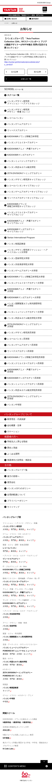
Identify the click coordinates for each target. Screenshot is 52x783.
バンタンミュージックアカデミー (22, 161)
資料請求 (33, 19)
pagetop (44, 761)
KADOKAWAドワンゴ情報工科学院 (23, 136)
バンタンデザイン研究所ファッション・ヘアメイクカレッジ (23, 102)
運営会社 (11, 482)
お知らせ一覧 (26, 79)
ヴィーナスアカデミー (17, 130)
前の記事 (37, 72)
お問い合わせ (10, 19)
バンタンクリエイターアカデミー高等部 (25, 363)
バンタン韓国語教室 (16, 244)
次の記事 (14, 72)
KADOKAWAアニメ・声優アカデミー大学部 (24, 290)
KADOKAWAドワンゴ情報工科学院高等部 (26, 357)
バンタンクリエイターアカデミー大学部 (25, 283)
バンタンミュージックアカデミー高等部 (25, 384)
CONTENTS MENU (17, 766)
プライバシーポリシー (17, 501)
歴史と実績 (12, 448)
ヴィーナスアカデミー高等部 (20, 351)
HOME (6, 23)
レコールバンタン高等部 (18, 339)
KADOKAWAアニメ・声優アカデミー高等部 (24, 370)
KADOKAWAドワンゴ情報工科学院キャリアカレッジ (21, 205)
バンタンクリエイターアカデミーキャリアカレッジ (22, 213)
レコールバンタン (15, 118)
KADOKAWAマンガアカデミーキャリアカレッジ (21, 230)
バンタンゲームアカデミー (19, 124)
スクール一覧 (13, 95)
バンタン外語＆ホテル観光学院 (21, 167)
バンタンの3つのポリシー (19, 488)
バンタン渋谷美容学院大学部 (20, 264)
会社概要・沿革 (14, 425)
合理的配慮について (16, 494)
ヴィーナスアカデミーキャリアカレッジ (25, 198)
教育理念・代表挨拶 (16, 419)
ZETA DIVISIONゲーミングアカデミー (24, 173)
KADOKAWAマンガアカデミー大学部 (24, 297)
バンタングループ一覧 (17, 470)
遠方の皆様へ (13, 476)
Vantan (14, 10)
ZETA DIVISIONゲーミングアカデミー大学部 (24, 325)
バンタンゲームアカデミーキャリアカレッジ (27, 191)
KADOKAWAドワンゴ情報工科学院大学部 (26, 277)
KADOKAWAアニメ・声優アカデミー (24, 149)
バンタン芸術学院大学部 (18, 258)
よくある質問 (13, 454)
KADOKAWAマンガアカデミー (21, 155)
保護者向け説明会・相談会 (19, 460)
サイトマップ (13, 507)
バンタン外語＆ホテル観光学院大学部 (24, 318)
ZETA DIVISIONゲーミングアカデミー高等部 (24, 397)
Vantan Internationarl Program (21, 237)
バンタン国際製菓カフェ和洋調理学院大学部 (24, 304)
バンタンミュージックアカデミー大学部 (25, 312)
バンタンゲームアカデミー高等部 (22, 345)
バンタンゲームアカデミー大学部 (22, 270)
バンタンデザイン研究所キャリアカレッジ (26, 179)
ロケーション (13, 431)
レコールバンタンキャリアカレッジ (23, 185)
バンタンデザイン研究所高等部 (21, 332)
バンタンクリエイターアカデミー (22, 142)
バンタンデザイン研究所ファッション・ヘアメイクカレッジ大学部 (27, 251)
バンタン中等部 (14, 404)
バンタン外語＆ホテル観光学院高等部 (24, 390)
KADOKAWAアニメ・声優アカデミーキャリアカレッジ (24, 222)
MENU (45, 10)
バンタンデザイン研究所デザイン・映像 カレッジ (18, 110)
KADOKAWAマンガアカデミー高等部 (24, 378)
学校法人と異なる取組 (17, 441)
